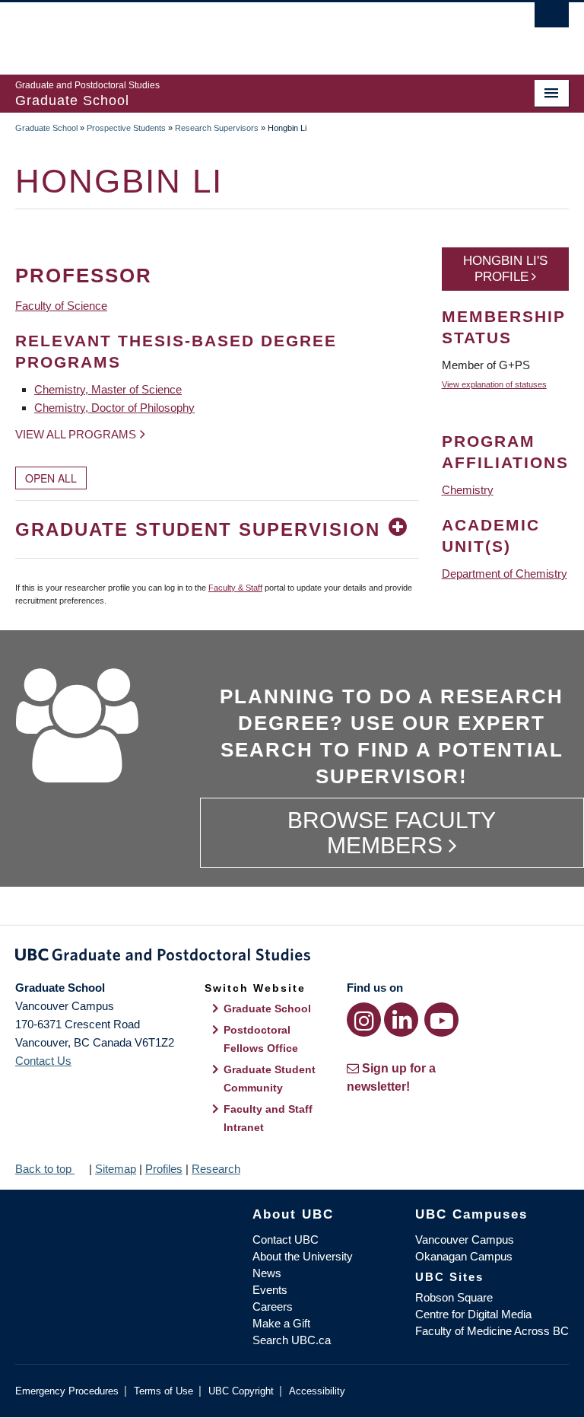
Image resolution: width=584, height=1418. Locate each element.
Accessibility (317, 1391)
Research (216, 1168)
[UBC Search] (552, 19)
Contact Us (43, 1060)
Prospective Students (126, 127)
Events (269, 1289)
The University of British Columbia (250, 31)
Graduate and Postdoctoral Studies (292, 957)
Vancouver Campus (464, 1239)
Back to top (45, 1168)
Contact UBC (285, 1239)
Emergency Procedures (67, 1391)
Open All (51, 478)
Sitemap (115, 1168)
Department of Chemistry (504, 573)
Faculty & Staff (235, 587)
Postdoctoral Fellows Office (261, 1039)
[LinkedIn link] (401, 1019)
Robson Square (454, 1297)
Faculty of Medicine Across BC (492, 1330)
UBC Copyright (241, 1391)
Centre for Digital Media (473, 1314)
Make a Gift (281, 1323)
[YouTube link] (441, 1019)
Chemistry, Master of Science (108, 389)
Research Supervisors (217, 127)
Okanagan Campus (464, 1256)
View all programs (75, 434)
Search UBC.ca (291, 1340)
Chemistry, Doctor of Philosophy (114, 407)
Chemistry (468, 489)
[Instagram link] (364, 1019)
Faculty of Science (61, 305)
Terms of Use (163, 1391)
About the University (302, 1256)
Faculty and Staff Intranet (268, 1118)
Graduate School (46, 127)
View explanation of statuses (494, 384)
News (266, 1273)
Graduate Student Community (270, 1078)
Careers (272, 1306)
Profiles (163, 1168)
